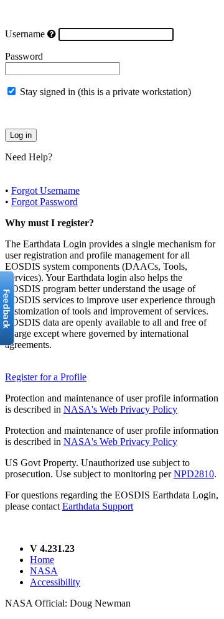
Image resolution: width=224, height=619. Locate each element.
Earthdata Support (97, 506)
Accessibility (55, 582)
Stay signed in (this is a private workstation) (105, 91)
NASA (44, 571)
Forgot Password (44, 201)
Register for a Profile (45, 377)
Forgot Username (45, 190)
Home (42, 559)
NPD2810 (194, 474)
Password (24, 56)
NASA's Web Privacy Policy (120, 409)
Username (25, 34)
